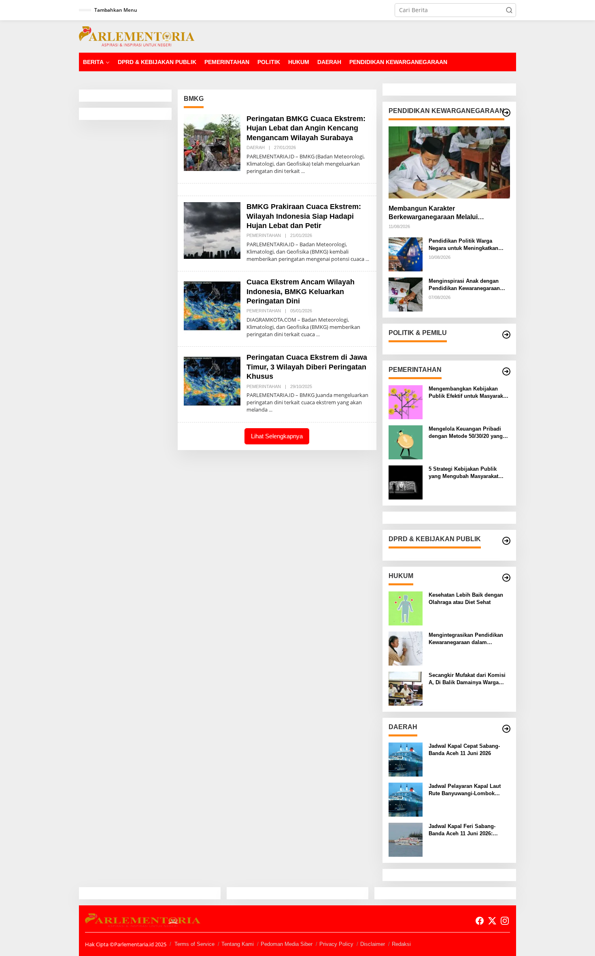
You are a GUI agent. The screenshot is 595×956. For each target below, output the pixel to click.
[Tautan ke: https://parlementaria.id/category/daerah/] (506, 729)
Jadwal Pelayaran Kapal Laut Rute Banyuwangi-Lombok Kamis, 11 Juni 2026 (465, 790)
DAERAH (255, 147)
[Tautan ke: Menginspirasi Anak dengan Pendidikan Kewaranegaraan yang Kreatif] (406, 294)
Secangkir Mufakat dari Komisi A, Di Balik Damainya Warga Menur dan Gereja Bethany (467, 679)
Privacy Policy (336, 944)
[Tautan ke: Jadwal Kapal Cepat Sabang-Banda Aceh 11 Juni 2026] (406, 759)
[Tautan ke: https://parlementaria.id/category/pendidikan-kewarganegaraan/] (506, 112)
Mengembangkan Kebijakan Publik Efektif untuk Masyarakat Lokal (468, 393)
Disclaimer (372, 944)
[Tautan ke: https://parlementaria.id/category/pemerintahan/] (506, 371)
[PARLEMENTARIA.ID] (137, 36)
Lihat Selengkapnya (277, 436)
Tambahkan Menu (115, 9)
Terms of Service (194, 944)
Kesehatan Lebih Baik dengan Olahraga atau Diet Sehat (466, 598)
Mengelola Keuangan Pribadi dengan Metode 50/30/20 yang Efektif (466, 433)
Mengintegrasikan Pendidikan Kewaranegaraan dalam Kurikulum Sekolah (466, 639)
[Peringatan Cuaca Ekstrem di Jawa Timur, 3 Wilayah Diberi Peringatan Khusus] (270, 409)
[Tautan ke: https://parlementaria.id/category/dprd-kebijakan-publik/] (506, 541)
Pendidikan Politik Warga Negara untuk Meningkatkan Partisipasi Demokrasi (463, 245)
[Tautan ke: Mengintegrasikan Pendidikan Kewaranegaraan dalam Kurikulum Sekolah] (406, 648)
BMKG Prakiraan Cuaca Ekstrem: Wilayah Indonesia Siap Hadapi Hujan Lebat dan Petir (303, 216)
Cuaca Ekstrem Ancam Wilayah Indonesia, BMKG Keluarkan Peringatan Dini (300, 291)
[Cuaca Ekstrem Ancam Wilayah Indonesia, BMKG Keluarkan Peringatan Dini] (318, 334)
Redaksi (401, 944)
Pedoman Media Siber (286, 944)
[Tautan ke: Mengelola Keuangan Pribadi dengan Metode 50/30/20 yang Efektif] (406, 442)
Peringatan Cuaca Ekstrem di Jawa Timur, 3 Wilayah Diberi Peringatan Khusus (306, 366)
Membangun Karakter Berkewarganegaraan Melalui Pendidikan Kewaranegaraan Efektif (443, 213)
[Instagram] (504, 920)
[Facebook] (479, 920)
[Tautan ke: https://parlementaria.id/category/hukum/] (506, 578)
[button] (509, 10)
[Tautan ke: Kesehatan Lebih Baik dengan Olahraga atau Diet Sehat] (406, 608)
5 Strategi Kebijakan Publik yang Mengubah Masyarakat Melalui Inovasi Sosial (463, 473)
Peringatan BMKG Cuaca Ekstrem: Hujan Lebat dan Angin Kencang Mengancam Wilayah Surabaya (306, 128)
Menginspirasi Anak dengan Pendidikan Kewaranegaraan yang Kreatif (464, 285)
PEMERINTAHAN (263, 235)
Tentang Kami (237, 944)
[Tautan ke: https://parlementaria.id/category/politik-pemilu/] (506, 334)
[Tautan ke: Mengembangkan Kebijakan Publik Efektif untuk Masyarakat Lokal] (406, 401)
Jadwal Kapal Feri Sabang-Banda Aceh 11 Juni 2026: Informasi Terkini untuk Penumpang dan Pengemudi (464, 830)
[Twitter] (492, 920)
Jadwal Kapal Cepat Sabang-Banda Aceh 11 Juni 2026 (464, 749)
